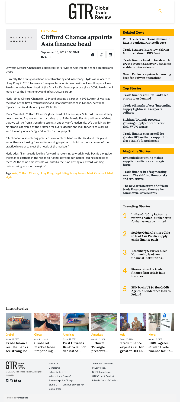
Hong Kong (46, 173)
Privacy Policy (99, 368)
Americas (68, 334)
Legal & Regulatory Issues (70, 173)
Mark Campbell (96, 173)
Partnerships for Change (61, 381)
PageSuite (23, 398)
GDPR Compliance (101, 372)
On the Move (49, 31)
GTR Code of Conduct (103, 376)
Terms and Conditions (103, 364)
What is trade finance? (60, 376)
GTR (47, 57)
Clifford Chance (28, 173)
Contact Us (54, 368)
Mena (152, 334)
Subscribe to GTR (57, 372)
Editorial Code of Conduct (105, 381)
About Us (53, 364)
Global (10, 334)
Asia (14, 173)
